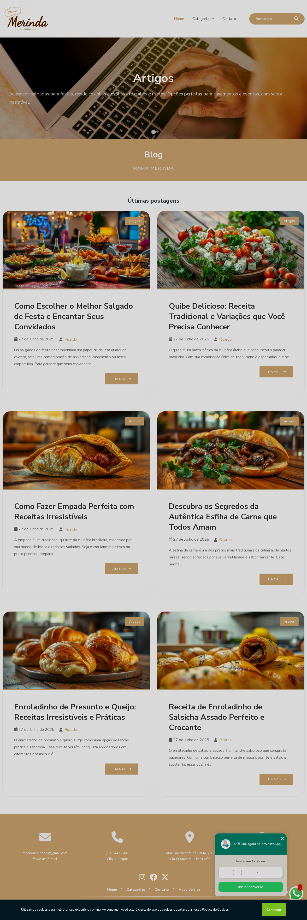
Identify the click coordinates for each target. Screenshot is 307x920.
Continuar (273, 910)
